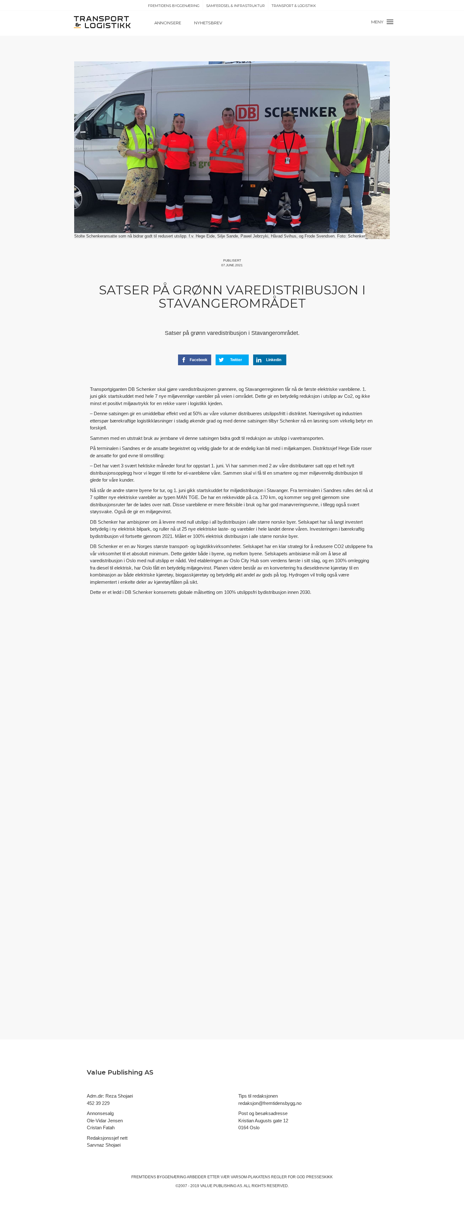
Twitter (236, 360)
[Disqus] (232, 717)
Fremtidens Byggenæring (173, 5)
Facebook (198, 360)
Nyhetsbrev (208, 22)
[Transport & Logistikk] (102, 21)
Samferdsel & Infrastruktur (235, 5)
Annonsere (167, 22)
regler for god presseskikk (302, 1177)
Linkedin (273, 360)
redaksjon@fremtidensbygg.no (269, 1103)
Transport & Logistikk (293, 5)
